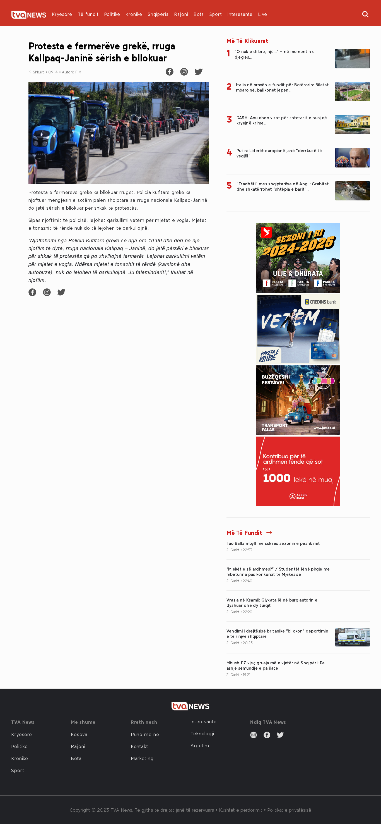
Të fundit (88, 14)
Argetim (200, 745)
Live (262, 14)
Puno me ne (145, 734)
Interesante (240, 14)
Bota (199, 14)
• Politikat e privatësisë (287, 810)
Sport (215, 14)
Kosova (79, 734)
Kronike (134, 14)
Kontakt (139, 746)
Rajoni (181, 14)
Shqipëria (158, 14)
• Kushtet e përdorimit (240, 810)
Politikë (112, 14)
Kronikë (19, 758)
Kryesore (62, 14)
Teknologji (202, 733)
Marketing (142, 758)
